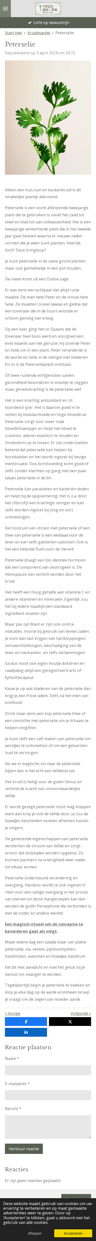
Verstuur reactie (24, 1148)
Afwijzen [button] (35, 1233)
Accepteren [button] (73, 1233)
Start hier (13, 32)
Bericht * (13, 1108)
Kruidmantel (39, 32)
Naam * (12, 1058)
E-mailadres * (17, 1083)
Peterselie (64, 32)
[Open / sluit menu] (5, 8)
